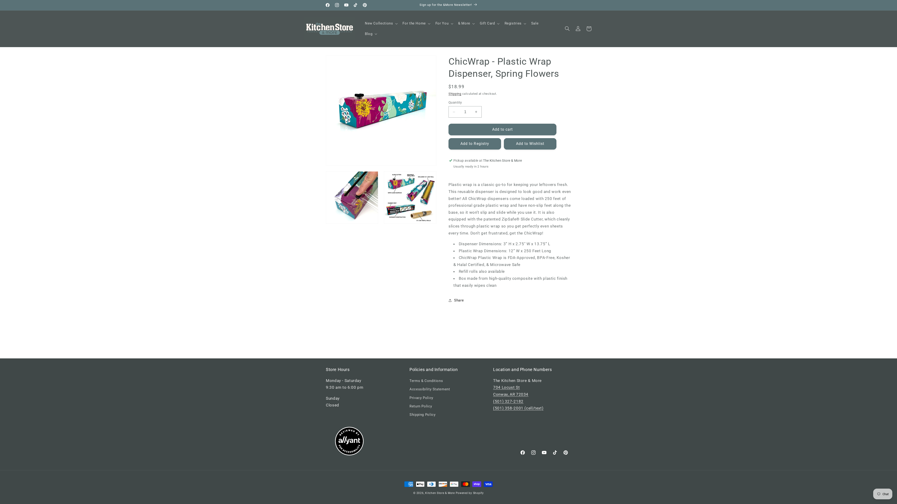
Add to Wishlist (530, 143)
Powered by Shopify (470, 493)
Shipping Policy (422, 415)
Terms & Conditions (426, 381)
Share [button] (459, 300)
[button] (380, 23)
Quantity (455, 102)
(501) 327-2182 (508, 401)
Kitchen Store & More (440, 493)
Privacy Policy (421, 398)
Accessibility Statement (429, 389)
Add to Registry (474, 143)
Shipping (454, 93)
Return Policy (420, 406)
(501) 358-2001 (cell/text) (518, 408)
